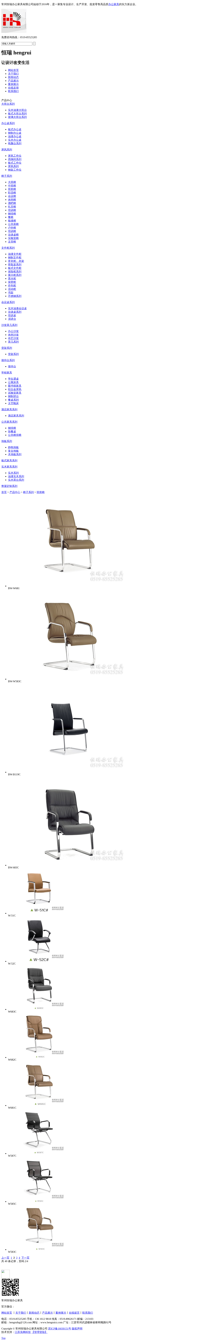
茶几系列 (13, 341)
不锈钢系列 (14, 296)
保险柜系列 (14, 271)
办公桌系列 (8, 123)
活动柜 (12, 289)
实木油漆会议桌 (17, 308)
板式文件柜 (14, 268)
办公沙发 (13, 331)
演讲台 (12, 318)
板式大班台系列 (17, 113)
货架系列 (6, 347)
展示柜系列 (14, 275)
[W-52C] (38, 961)
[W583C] (38, 1249)
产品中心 (15, 492)
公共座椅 (13, 224)
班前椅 (12, 189)
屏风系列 (6, 149)
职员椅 (12, 192)
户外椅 (12, 227)
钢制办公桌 (14, 132)
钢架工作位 (14, 169)
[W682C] (38, 1057)
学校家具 (6, 372)
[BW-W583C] (68, 679)
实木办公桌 (14, 139)
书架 (10, 292)
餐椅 (10, 217)
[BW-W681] (68, 586)
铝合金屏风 (14, 389)
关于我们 (13, 73)
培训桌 (12, 315)
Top (3, 1338)
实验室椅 (13, 238)
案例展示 (13, 84)
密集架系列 (14, 264)
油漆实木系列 (16, 476)
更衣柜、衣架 (16, 261)
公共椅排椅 (14, 435)
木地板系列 (14, 454)
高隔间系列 (14, 159)
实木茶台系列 (16, 479)
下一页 (25, 1257)
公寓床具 (13, 382)
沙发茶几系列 (9, 325)
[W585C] (38, 1201)
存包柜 (12, 285)
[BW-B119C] (68, 772)
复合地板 (13, 450)
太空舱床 (13, 403)
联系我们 (13, 91)
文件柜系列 (8, 247)
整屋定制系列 (9, 486)
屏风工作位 (14, 155)
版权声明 (77, 1328)
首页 (4, 492)
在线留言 (74, 1312)
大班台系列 (8, 103)
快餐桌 (12, 431)
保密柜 (12, 282)
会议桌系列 (8, 302)
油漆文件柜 (14, 254)
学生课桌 (13, 378)
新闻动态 (13, 77)
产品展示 (13, 80)
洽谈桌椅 (13, 234)
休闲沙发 (13, 334)
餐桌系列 (13, 399)
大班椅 (12, 182)
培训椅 (12, 210)
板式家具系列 (9, 460)
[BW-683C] (68, 865)
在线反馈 (13, 87)
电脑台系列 (14, 143)
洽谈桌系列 (14, 311)
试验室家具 (14, 392)
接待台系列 (8, 360)
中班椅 (12, 185)
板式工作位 (14, 162)
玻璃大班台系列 (17, 117)
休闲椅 (12, 199)
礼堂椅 (12, 206)
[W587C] (38, 1153)
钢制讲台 (13, 396)
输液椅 (12, 220)
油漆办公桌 (14, 136)
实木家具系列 (9, 466)
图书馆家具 (14, 385)
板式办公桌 (14, 129)
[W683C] (38, 1009)
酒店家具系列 (9, 409)
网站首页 (13, 70)
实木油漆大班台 (17, 110)
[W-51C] (38, 913)
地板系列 (6, 441)
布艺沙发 (13, 338)
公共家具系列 (9, 421)
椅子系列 (6, 175)
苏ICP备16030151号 (59, 1328)
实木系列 (13, 472)
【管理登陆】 (39, 1332)
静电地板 (13, 447)
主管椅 (12, 241)
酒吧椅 (12, 203)
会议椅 (12, 196)
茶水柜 (12, 278)
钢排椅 (12, 213)
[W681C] (38, 1105)
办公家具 (113, 4)
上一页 (5, 1257)
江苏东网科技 (23, 1332)
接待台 (12, 366)
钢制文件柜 (14, 257)
